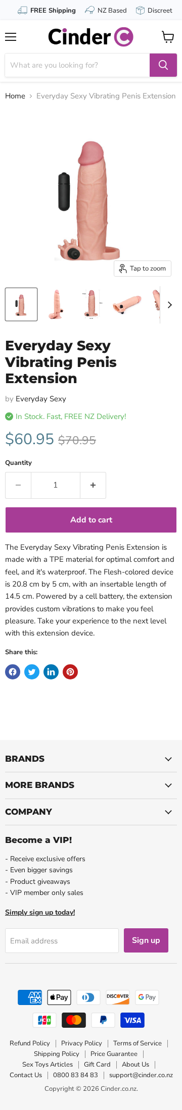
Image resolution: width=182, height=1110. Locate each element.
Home (15, 96)
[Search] (163, 65)
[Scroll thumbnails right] (168, 305)
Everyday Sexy (41, 399)
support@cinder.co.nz (141, 1075)
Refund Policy (30, 1043)
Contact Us (26, 1075)
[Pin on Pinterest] (70, 671)
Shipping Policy (56, 1054)
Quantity (18, 463)
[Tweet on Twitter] (31, 671)
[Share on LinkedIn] (51, 671)
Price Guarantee (114, 1054)
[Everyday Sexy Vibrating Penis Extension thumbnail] (21, 304)
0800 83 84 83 (75, 1075)
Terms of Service (137, 1043)
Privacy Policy (81, 1043)
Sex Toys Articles (47, 1064)
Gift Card (97, 1064)
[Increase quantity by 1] (93, 485)
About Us (135, 1064)
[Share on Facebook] (12, 671)
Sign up (146, 940)
